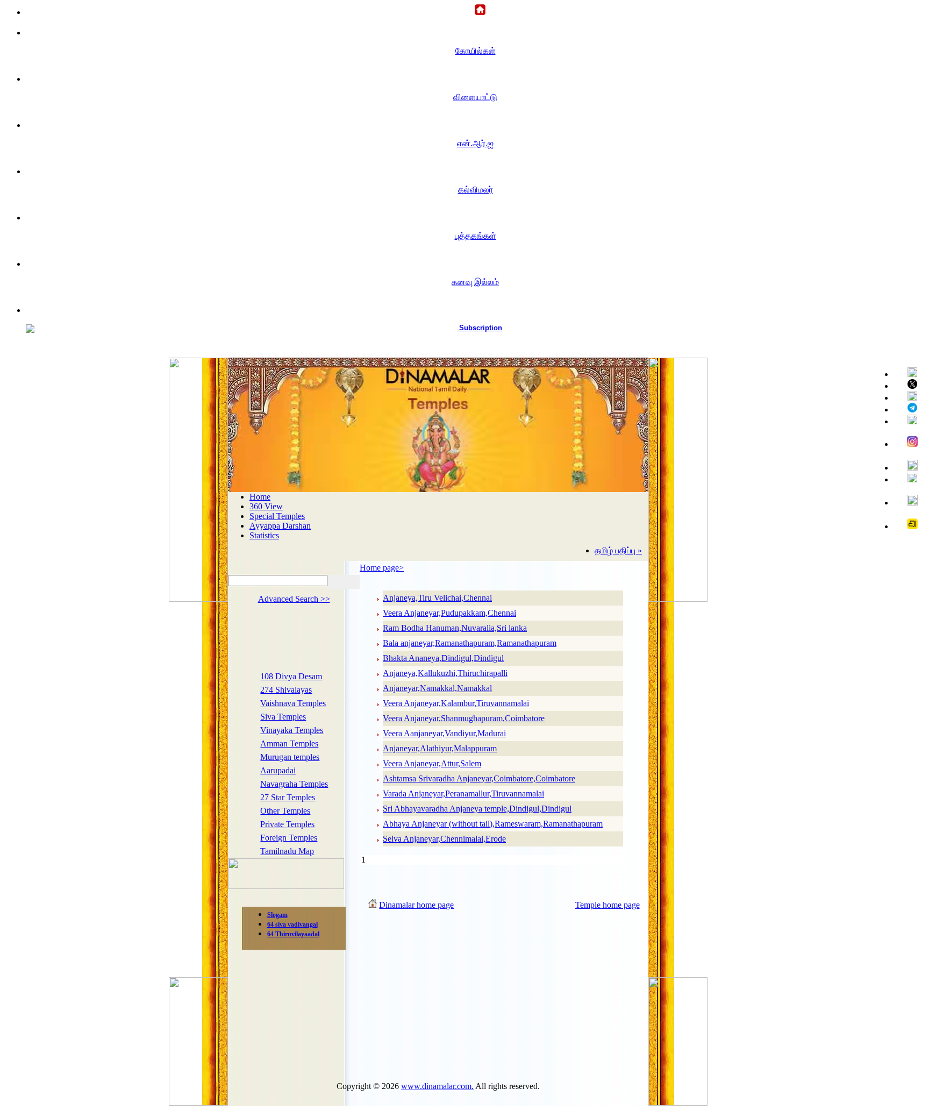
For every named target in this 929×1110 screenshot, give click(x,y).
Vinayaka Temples (291, 730)
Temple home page (607, 904)
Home (259, 496)
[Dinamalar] (475, 10)
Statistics (264, 535)
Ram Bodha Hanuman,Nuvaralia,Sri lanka (455, 627)
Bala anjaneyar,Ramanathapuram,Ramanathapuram (469, 643)
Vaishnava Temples (293, 703)
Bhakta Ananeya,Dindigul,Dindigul (443, 658)
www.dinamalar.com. (437, 1086)
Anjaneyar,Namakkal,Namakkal (437, 688)
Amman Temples (289, 743)
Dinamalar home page (416, 904)
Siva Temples (283, 716)
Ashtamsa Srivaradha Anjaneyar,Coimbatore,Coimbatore (479, 778)
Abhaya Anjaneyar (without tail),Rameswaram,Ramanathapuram (493, 823)
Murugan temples (289, 757)
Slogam (277, 915)
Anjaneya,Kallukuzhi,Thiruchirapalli (445, 673)
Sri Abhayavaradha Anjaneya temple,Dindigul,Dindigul (477, 808)
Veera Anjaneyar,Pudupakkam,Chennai (449, 612)
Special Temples (277, 516)
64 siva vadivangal (292, 924)
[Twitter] (908, 385)
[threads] (907, 501)
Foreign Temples (288, 837)
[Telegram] (908, 408)
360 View (266, 506)
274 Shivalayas (286, 689)
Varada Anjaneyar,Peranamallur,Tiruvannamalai (463, 793)
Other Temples (285, 810)
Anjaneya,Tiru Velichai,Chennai (437, 597)
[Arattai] (907, 524)
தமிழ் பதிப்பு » (618, 550)
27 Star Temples (287, 797)
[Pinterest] (908, 420)
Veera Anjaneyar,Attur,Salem (432, 763)
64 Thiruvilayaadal (293, 934)
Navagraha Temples (294, 783)
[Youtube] (908, 396)
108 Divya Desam (291, 676)
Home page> (382, 567)
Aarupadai (278, 770)
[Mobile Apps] (908, 478)
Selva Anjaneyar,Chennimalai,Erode (444, 838)
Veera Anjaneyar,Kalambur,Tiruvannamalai (456, 703)
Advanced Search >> (294, 598)
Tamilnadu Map (287, 851)
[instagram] (907, 442)
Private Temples (287, 824)
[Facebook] (908, 373)
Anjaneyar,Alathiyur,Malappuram (440, 748)
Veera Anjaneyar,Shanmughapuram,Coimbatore (464, 718)
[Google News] (907, 466)
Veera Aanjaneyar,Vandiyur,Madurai (444, 733)
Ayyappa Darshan (280, 525)
